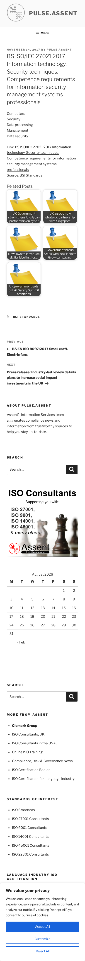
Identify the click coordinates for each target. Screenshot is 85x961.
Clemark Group (24, 726)
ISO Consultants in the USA (34, 743)
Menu (45, 33)
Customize (42, 939)
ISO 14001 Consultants (30, 837)
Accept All (42, 926)
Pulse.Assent (53, 13)
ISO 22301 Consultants (30, 854)
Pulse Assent (59, 49)
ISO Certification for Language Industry (43, 779)
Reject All (42, 951)
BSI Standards (26, 316)
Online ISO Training (27, 752)
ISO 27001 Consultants (30, 819)
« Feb (21, 642)
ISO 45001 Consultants (30, 845)
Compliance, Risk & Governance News (42, 761)
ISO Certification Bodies (31, 770)
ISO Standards (23, 810)
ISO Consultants (25, 734)
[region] (42, 922)
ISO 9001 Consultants (29, 828)
